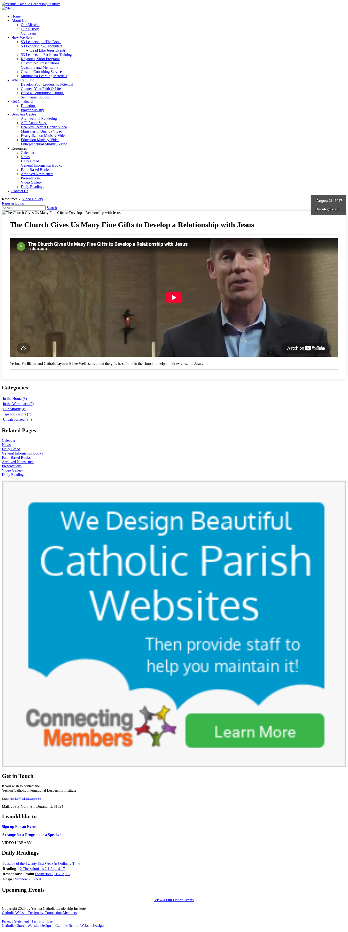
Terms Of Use (42, 921)
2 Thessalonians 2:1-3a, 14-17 (42, 869)
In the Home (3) (15, 399)
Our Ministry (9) (15, 409)
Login (19, 203)
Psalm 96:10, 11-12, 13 (52, 874)
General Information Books (22, 453)
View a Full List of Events (174, 900)
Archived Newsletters (18, 462)
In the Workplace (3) (18, 404)
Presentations (12, 466)
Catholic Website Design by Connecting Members (39, 913)
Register (8, 203)
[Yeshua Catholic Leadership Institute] (31, 4)
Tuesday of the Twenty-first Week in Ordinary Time (41, 863)
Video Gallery (12, 470)
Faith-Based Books (16, 457)
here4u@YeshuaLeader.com (25, 798)
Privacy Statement (15, 921)
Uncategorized (327, 209)
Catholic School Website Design (79, 925)
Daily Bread (11, 449)
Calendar (8, 440)
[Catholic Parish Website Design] (174, 766)
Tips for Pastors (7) (17, 414)
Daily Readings (13, 475)
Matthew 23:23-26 (28, 879)
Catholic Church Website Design (26, 925)
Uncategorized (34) (17, 419)
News (6, 445)
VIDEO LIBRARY (17, 843)
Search (52, 208)
